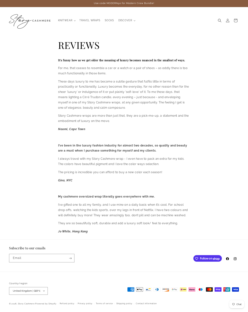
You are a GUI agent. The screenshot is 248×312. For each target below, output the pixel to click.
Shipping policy (124, 303)
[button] (66, 20)
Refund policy (67, 303)
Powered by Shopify (45, 303)
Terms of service (104, 303)
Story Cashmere (26, 303)
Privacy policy (85, 303)
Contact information (146, 303)
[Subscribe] (70, 258)
